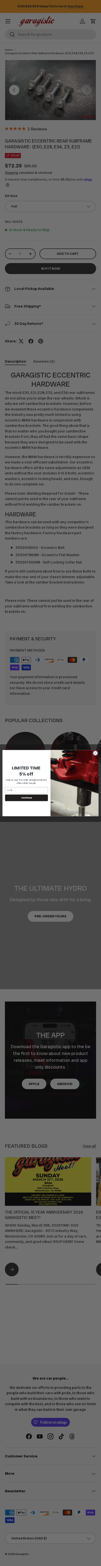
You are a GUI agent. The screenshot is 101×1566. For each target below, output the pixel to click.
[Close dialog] (95, 753)
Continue (26, 797)
